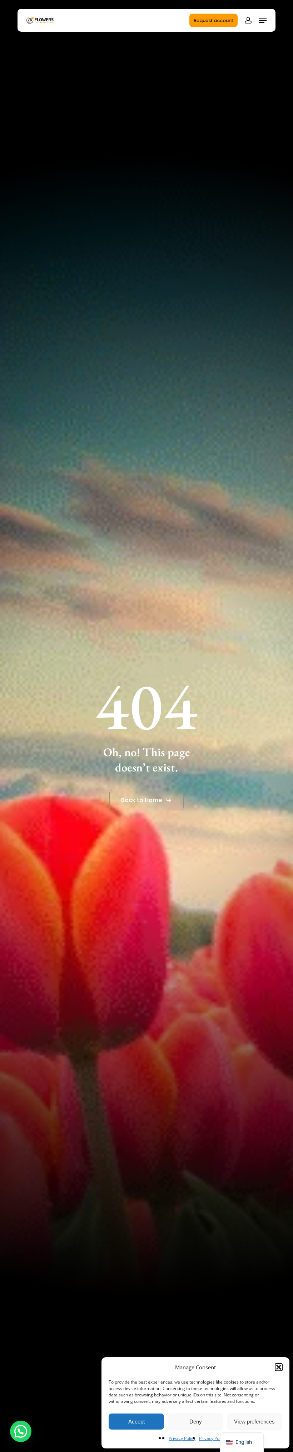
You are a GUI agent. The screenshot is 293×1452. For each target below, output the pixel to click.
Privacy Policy (182, 1438)
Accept (136, 1422)
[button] (278, 1367)
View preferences (254, 1422)
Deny (195, 1422)
